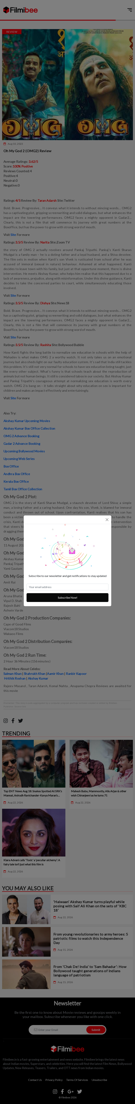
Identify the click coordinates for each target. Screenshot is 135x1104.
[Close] (107, 519)
